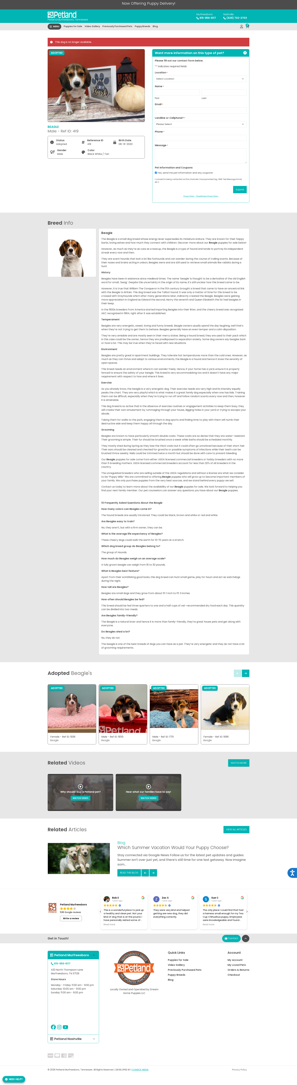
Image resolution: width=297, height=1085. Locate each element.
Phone (159, 131)
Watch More (239, 763)
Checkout (234, 975)
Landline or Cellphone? (170, 118)
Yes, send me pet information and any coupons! (185, 172)
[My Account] (241, 26)
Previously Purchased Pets (117, 26)
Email (159, 104)
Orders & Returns (238, 970)
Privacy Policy (239, 1069)
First (157, 98)
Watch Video (80, 798)
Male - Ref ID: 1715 (163, 737)
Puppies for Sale (73, 26)
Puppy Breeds (142, 26)
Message (161, 145)
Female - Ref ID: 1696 (216, 737)
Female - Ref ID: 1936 (62, 737)
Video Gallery (92, 26)
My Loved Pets (237, 965)
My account (235, 960)
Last (204, 98)
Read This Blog (129, 872)
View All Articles (236, 829)
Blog (155, 26)
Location (161, 72)
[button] (247, 911)
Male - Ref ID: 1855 (112, 737)
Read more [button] (109, 924)
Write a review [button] (71, 918)
